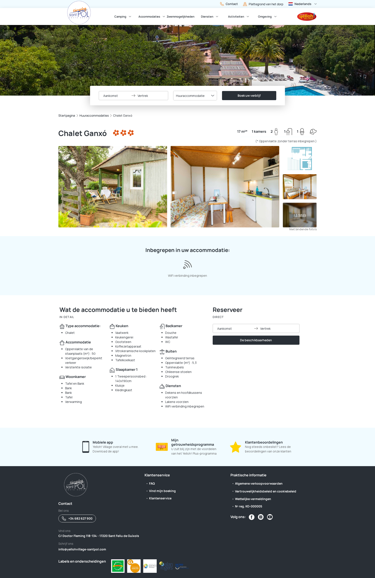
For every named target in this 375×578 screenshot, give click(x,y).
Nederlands (302, 4)
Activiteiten (236, 16)
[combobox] (195, 95)
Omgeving (265, 16)
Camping (120, 16)
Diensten (207, 16)
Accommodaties (149, 16)
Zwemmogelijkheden (180, 16)
